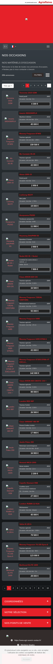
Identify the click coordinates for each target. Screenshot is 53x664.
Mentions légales (28, 645)
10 (48, 588)
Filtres (38, 75)
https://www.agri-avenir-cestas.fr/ (27, 640)
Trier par (7, 86)
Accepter (26, 659)
